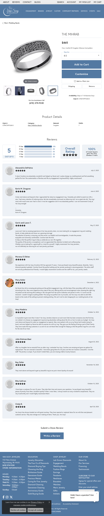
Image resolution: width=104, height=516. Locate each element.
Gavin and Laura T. (23, 222)
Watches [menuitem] (56, 484)
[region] (31, 56)
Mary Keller (20, 280)
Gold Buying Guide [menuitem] (36, 493)
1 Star (21, 157)
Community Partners (70, 11)
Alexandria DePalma (24, 167)
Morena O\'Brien (22, 256)
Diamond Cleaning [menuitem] (35, 484)
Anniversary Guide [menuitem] (35, 490)
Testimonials (84, 469)
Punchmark (56, 511)
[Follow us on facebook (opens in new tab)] (3, 497)
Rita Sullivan (20, 381)
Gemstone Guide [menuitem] (35, 475)
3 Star (21, 151)
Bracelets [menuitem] (57, 481)
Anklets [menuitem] (56, 493)
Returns (92, 86)
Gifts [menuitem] (55, 490)
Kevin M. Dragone (23, 188)
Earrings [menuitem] (56, 472)
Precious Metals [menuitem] (34, 478)
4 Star (21, 149)
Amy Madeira (21, 309)
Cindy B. (18, 404)
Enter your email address (88, 487)
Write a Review (52, 435)
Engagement (31, 11)
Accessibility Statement (71, 504)
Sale (98, 11)
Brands (41, 11)
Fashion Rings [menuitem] (59, 469)
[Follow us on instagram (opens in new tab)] (7, 497)
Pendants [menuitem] (57, 475)
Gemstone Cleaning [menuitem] (36, 487)
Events (92, 11)
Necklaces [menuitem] (57, 478)
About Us (82, 460)
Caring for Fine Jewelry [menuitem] (37, 481)
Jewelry (49, 11)
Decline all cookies (18, 510)
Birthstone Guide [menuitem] (35, 472)
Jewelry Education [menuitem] (35, 460)
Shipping (71, 86)
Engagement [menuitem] (58, 463)
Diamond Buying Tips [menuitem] (37, 466)
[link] (6, 2)
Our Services (84, 463)
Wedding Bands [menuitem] (59, 466)
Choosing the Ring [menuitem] (35, 469)
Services (84, 11)
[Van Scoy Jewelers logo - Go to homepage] (11, 11)
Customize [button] (81, 74)
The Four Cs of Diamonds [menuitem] (38, 463)
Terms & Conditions (54, 504)
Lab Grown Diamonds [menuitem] (62, 460)
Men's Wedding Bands (12, 23)
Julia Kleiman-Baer (23, 339)
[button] (60, 2)
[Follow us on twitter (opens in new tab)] (11, 497)
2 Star (21, 154)
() (54, 146)
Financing (83, 466)
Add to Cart (81, 64)
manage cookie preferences (24, 505)
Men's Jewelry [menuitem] (59, 487)
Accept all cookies (35, 510)
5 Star (21, 146)
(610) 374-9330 (36, 103)
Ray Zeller (19, 362)
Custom (57, 11)
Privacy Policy (36, 502)
